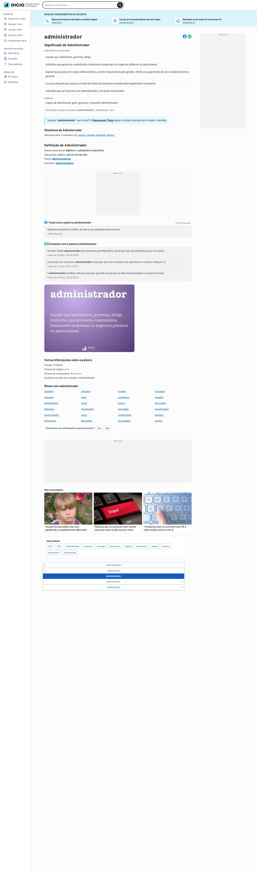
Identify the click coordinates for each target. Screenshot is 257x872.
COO (59, 546)
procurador (124, 420)
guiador (159, 397)
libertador (86, 420)
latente (166, 546)
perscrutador (51, 415)
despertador (51, 403)
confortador (124, 415)
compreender (70, 552)
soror (84, 403)
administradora (64, 163)
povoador (123, 409)
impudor (49, 397)
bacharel (101, 135)
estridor (159, 415)
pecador (86, 391)
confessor (123, 397)
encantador (87, 409)
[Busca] (120, 5)
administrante (113, 587)
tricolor (122, 391)
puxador (49, 391)
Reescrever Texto (103, 120)
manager (101, 546)
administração (72, 546)
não (108, 428)
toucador (160, 391)
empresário (115, 546)
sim (99, 428)
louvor (121, 403)
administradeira (113, 565)
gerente (90, 135)
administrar (141, 546)
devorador (160, 403)
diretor (110, 135)
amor (84, 415)
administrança (113, 581)
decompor (50, 420)
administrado (113, 570)
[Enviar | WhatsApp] (190, 36)
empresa (88, 546)
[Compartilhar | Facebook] (185, 36)
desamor (49, 409)
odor (84, 397)
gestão (155, 546)
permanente (53, 552)
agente (128, 546)
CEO (50, 546)
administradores (61, 158)
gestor (81, 135)
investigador (162, 409)
